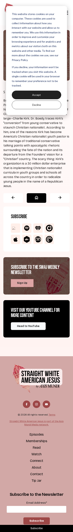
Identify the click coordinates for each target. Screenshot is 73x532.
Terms (52, 414)
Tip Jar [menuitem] (37, 481)
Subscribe (37, 528)
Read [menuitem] (37, 448)
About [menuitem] (36, 467)
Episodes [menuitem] (36, 434)
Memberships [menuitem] (36, 441)
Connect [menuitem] (36, 461)
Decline (36, 104)
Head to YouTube (28, 326)
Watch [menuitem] (36, 454)
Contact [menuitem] (36, 474)
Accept (36, 94)
